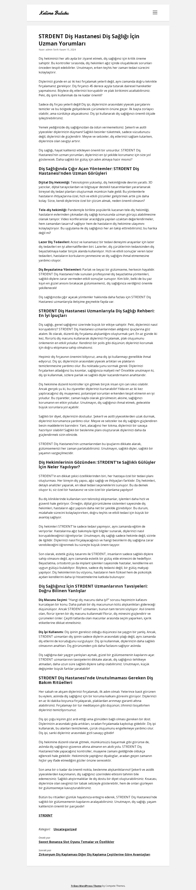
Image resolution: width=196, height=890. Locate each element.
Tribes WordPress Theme (86, 886)
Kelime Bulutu (53, 12)
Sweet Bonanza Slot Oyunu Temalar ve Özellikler (76, 842)
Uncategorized (65, 829)
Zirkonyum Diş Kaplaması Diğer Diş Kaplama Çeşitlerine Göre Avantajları (94, 854)
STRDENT (46, 815)
